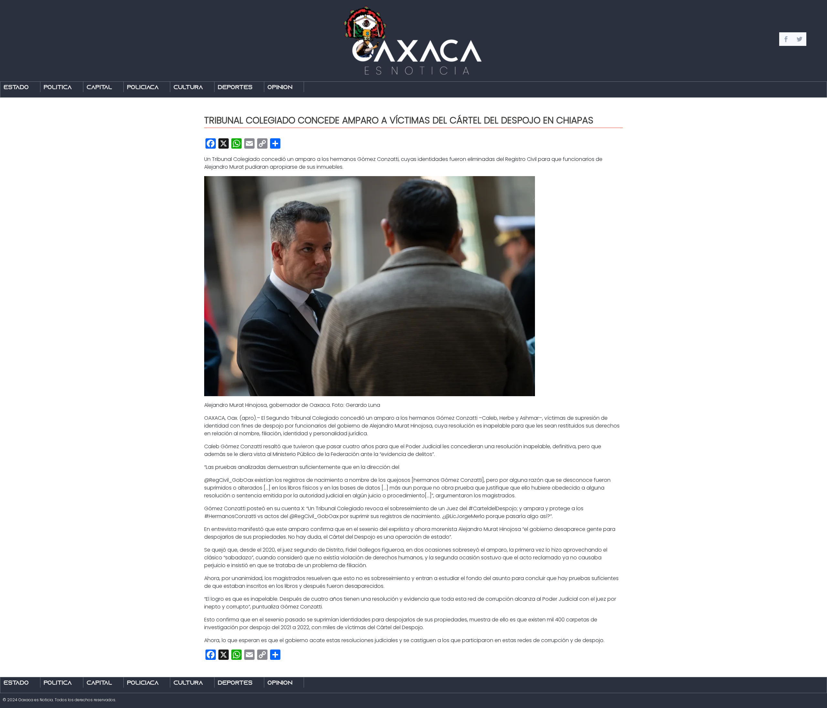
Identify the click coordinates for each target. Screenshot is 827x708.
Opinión (279, 88)
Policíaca (143, 88)
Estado (16, 88)
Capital (99, 88)
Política (58, 88)
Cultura (188, 88)
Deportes (235, 88)
